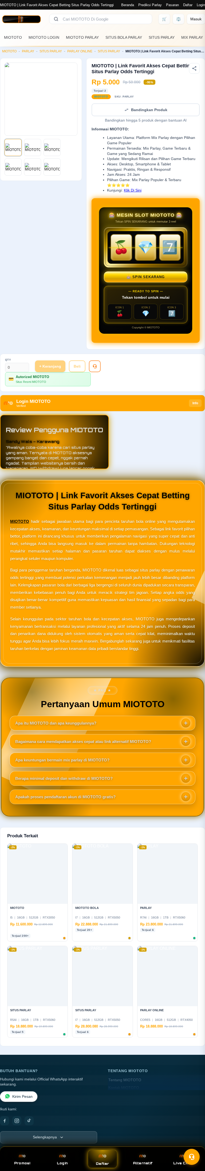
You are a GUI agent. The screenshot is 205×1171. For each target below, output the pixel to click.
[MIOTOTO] (21, 19)
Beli (77, 366)
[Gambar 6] (52, 167)
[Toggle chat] (192, 1157)
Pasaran (172, 5)
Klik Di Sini (132, 190)
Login (201, 5)
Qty (8, 359)
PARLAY (28, 51)
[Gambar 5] (32, 167)
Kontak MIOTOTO (123, 1088)
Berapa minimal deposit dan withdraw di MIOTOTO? (64, 778)
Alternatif (143, 1163)
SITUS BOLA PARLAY (123, 37)
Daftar (187, 5)
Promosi (22, 1163)
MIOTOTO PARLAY (82, 37)
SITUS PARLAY (162, 37)
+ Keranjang (50, 366)
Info (195, 403)
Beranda (127, 5)
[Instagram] (16, 1120)
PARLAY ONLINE (79, 51)
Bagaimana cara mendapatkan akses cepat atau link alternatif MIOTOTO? (83, 741)
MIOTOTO (13, 37)
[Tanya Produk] (95, 366)
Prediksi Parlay (150, 5)
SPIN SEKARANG (146, 277)
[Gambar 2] (32, 147)
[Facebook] (4, 1120)
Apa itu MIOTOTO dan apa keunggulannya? (55, 723)
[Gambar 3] (52, 147)
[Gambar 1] (13, 147)
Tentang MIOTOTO (124, 1080)
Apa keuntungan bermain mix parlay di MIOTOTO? (62, 760)
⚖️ (178, 19)
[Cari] (56, 19)
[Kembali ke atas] (193, 1144)
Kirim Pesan (22, 1097)
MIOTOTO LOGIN (44, 37)
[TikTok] (29, 1120)
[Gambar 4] (13, 167)
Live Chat (182, 1163)
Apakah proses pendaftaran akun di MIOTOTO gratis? (65, 797)
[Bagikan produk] (194, 68)
